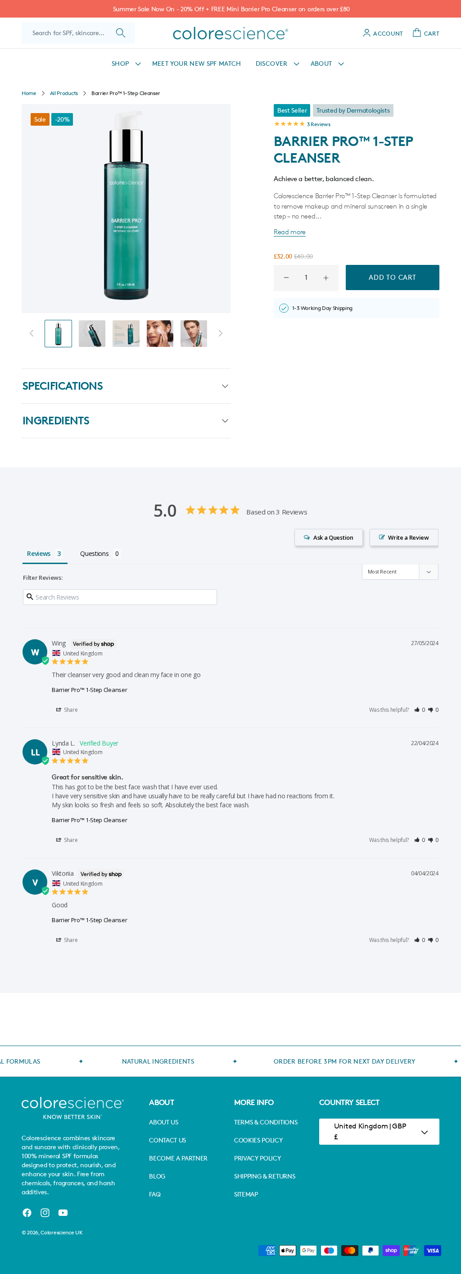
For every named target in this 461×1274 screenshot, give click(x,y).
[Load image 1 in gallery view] (58, 333)
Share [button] (70, 710)
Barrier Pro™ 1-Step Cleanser (89, 690)
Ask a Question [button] (333, 537)
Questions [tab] (94, 553)
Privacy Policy (257, 1158)
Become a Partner (178, 1158)
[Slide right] (220, 333)
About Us (163, 1122)
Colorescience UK (61, 1232)
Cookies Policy (258, 1140)
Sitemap (246, 1194)
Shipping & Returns (264, 1176)
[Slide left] (31, 333)
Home (29, 93)
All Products (64, 93)
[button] (124, 63)
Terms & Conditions (265, 1122)
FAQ (154, 1194)
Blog (157, 1176)
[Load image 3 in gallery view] (126, 333)
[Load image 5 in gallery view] (194, 333)
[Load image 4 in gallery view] (160, 333)
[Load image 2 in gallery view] (92, 333)
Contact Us (167, 1140)
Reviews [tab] (38, 553)
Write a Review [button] (408, 537)
